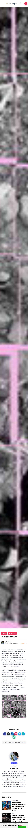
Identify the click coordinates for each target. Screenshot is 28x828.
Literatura (4, 633)
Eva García (7, 641)
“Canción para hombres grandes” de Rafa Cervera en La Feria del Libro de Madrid (18, 806)
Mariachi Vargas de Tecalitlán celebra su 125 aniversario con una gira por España (19, 818)
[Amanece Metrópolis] (14, 3)
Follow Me (14, 763)
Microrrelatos (12, 633)
